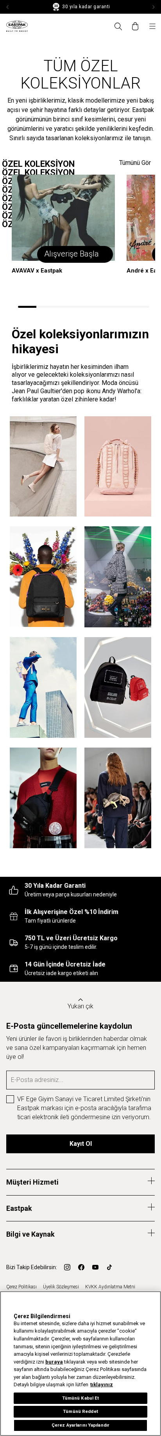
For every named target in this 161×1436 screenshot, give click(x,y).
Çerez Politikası (21, 1287)
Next (153, 7)
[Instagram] (67, 1267)
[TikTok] (109, 1267)
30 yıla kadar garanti (85, 6)
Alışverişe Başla (71, 253)
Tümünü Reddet (80, 1411)
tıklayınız (101, 1384)
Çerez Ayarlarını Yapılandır (80, 1425)
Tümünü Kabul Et (80, 1398)
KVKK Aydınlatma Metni (110, 1287)
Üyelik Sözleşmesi (61, 1287)
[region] (80, 1363)
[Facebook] (81, 1267)
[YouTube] (95, 1267)
